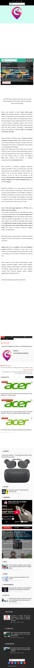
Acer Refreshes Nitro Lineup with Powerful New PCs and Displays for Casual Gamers (16, 394)
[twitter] (19, 1)
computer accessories (7, 400)
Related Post (5, 377)
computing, (11, 79)
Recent (17, 527)
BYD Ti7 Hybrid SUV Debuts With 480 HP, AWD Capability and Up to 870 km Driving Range (20, 634)
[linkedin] (17, 1)
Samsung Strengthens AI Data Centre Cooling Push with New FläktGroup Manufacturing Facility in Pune (16, 553)
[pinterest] (18, 663)
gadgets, (16, 79)
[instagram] (14, 1)
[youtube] (21, 1)
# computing (29, 337)
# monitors (10, 339)
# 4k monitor (8, 337)
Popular (7, 527)
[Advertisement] (17, 41)
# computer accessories (18, 337)
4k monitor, (23, 78)
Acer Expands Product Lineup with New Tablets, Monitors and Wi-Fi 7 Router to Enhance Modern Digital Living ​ (17, 412)
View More (29, 377)
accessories (5, 418)
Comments (27, 527)
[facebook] (12, 1)
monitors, (20, 79)
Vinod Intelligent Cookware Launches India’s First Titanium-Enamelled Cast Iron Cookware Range (20, 566)
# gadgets (3, 339)
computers (4, 382)
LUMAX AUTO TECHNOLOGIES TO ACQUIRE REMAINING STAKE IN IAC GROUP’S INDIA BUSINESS (20, 649)
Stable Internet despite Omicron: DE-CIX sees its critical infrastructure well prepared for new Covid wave (20, 600)
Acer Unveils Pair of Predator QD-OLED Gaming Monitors (16, 430)
